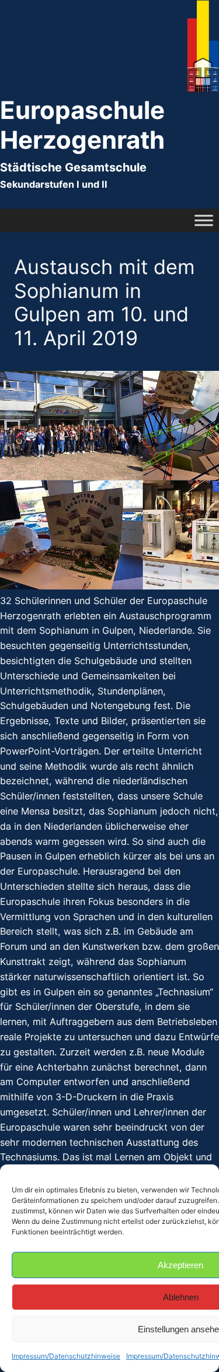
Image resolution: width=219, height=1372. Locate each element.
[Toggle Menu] (203, 220)
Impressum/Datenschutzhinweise (66, 1356)
